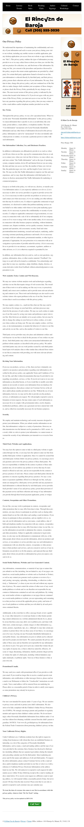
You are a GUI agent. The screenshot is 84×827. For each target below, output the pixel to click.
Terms (29, 821)
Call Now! (34, 804)
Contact (76, 5)
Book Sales (30, 7)
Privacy (23, 821)
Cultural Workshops (64, 7)
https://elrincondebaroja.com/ (71, 137)
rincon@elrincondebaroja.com (70, 133)
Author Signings (52, 7)
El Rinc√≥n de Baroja (12, 821)
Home (8, 5)
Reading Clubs (41, 7)
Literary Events (19, 7)
